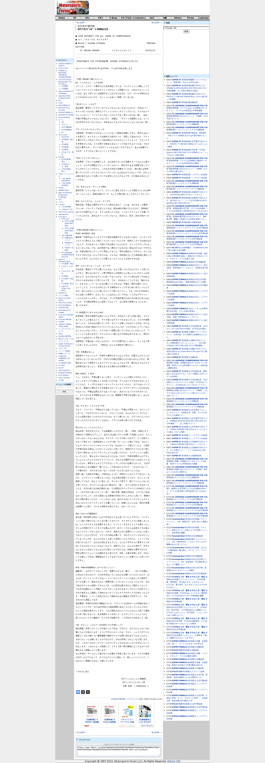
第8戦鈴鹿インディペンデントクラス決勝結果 (185, 129)
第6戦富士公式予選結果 (197, 707)
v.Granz (61, 204)
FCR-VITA (65, 137)
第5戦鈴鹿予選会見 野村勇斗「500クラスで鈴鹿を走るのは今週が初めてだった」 (186, 135)
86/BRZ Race (63, 190)
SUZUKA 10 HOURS (66, 115)
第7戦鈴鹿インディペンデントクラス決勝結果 (185, 189)
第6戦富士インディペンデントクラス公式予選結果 (187, 510)
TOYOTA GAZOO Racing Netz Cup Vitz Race (65, 81)
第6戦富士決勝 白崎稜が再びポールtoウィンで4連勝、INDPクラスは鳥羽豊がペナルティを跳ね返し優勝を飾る (187, 365)
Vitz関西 (64, 86)
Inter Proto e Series (66, 212)
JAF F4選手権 (66, 235)
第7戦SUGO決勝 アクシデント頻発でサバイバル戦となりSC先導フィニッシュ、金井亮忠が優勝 (187, 530)
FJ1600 (61, 322)
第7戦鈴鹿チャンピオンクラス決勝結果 (182, 183)
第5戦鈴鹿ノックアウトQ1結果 (194, 178)
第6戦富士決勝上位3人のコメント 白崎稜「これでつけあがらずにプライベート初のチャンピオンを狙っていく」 (186, 393)
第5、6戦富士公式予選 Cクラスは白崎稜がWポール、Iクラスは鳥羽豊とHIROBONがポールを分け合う (186, 491)
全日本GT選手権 (64, 336)
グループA (62, 348)
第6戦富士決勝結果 (196, 668)
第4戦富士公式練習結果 (191, 455)
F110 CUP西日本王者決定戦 (69, 230)
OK (62, 122)
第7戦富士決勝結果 (196, 647)
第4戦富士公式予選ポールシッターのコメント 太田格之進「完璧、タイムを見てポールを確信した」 (186, 412)
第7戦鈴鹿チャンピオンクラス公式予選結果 (184, 244)
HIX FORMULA (64, 105)
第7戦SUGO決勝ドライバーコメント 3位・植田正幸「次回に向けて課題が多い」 (187, 521)
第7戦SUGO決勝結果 (194, 536)
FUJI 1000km (63, 375)
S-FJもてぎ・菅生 (197, 577)
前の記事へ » (157, 22)
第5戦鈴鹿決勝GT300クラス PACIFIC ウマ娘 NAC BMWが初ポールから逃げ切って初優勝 (186, 96)
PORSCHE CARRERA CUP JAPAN (64, 358)
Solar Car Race (64, 378)
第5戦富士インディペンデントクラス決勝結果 (185, 483)
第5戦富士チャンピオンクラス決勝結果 (182, 477)
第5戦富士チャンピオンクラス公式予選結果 (184, 505)
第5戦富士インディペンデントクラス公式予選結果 (187, 516)
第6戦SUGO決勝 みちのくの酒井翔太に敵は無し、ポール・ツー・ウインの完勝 (186, 550)
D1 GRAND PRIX (64, 363)
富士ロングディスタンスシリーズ (66, 340)
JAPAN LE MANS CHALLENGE (64, 325)
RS (59, 100)
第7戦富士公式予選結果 (197, 680)
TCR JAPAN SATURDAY (66, 179)
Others (178, 18)
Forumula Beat (64, 117)
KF (62, 132)
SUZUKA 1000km (65, 373)
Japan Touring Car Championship (65, 345)
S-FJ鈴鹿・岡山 (67, 264)
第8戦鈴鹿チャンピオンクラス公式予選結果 (184, 239)
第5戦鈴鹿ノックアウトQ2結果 (194, 174)
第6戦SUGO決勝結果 (194, 556)
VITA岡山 (64, 149)
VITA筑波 (64, 144)
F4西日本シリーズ (69, 244)
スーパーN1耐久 (64, 351)
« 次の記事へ (80, 22)
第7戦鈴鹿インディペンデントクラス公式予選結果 (187, 233)
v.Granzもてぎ (67, 209)
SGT (152, 18)
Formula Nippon (64, 305)
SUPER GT (62, 293)
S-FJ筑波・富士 (67, 283)
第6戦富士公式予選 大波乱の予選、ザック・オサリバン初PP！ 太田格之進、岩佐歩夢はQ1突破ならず (186, 698)
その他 (60, 380)
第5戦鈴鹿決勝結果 (190, 102)
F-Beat (113, 18)
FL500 (60, 188)
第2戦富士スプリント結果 (193, 671)
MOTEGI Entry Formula (64, 109)
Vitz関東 (64, 89)
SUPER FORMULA (65, 112)
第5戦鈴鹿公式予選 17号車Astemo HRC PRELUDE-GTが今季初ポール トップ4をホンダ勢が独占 (187, 152)
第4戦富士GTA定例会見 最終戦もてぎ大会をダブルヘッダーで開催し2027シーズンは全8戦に (187, 374)
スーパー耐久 (63, 295)
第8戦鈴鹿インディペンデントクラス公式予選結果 (187, 228)
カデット (64, 124)
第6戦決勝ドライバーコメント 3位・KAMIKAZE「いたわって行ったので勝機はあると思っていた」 (186, 541)
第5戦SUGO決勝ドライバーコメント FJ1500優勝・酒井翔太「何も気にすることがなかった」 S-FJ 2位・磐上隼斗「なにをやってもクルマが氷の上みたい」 (186, 582)
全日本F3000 (63, 307)
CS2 (60, 199)
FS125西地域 (66, 130)
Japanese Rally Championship (64, 97)
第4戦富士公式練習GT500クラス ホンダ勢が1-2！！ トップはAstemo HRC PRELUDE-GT (186, 450)
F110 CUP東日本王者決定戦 (69, 223)
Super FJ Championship (64, 260)
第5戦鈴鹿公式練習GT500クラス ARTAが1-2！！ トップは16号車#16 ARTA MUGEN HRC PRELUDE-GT (186, 200)
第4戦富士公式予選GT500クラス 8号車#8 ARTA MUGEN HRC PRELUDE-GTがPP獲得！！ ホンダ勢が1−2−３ (186, 421)
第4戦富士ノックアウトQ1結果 (194, 438)
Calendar (203, 18)
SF (74, 18)
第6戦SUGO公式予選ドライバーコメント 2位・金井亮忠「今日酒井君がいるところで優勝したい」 (187, 562)
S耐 (165, 18)
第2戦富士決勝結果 (191, 650)
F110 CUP (65, 219)
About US (173, 761)
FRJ (100, 18)
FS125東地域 (66, 127)
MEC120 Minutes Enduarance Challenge (65, 195)
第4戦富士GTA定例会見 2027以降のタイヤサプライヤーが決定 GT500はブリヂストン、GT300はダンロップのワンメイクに (187, 382)
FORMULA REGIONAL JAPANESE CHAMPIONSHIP (64, 74)
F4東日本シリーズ (69, 239)
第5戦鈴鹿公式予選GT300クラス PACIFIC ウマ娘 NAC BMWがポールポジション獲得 (186, 144)
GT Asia (61, 365)
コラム (60, 202)
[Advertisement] (147, 8)
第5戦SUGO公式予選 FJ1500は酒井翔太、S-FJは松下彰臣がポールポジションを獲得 (186, 621)
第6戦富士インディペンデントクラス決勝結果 (185, 406)
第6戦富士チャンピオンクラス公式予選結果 (184, 499)
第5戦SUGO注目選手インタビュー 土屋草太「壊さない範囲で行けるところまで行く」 (187, 635)
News (62, 18)
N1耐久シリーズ (64, 353)
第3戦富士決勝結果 (196, 659)
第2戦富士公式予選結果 (192, 704)
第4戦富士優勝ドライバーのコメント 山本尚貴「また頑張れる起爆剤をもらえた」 (186, 334)
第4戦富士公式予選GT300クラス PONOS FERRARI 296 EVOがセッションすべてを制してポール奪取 (186, 429)
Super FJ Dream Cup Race (65, 288)
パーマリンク (131, 699)
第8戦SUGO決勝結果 (197, 262)
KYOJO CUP (63, 68)
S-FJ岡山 (64, 276)
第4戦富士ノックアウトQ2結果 (194, 435)
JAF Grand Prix (64, 370)
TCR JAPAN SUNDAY (66, 184)
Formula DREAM (64, 319)
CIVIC (60, 103)
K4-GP (61, 368)
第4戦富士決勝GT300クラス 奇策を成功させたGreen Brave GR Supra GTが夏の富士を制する (187, 351)
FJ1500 (61, 157)
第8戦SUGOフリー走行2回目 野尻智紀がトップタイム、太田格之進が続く (187, 267)
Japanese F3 (63, 214)
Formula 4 (62, 217)
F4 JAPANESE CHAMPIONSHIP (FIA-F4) (67, 254)
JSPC (60, 334)
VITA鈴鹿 (64, 147)
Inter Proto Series (65, 303)
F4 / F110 (126, 18)
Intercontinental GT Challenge (65, 92)
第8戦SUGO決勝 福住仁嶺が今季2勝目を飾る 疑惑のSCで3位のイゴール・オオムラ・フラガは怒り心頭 (187, 256)
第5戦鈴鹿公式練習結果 (191, 222)
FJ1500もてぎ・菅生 (66, 165)
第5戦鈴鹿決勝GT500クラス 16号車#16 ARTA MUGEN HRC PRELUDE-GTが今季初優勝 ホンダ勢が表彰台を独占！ (186, 88)
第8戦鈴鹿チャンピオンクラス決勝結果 (182, 124)
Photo (190, 18)
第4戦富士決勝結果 (190, 357)
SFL (87, 18)
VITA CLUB (62, 135)
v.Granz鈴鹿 (66, 207)
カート (60, 120)
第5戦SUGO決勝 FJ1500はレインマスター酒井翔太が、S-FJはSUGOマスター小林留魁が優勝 (186, 593)
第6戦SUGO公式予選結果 (195, 573)
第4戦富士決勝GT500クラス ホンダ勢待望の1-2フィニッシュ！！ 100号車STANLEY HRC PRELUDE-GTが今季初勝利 (186, 343)
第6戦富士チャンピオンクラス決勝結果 (182, 401)
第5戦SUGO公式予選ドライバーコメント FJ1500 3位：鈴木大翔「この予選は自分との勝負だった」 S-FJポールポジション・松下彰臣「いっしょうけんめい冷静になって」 (188, 609)
